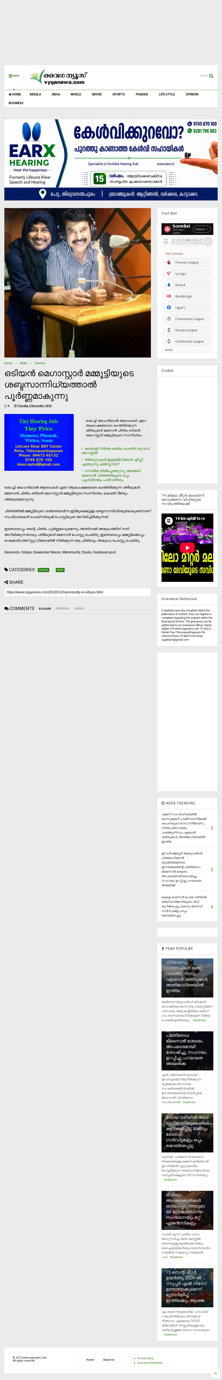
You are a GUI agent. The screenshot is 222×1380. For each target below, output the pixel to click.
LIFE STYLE (167, 94)
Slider (24, 363)
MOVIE (97, 94)
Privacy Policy (145, 1358)
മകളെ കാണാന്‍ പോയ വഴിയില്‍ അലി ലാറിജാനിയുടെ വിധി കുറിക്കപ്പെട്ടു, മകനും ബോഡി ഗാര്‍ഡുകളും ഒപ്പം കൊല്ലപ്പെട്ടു (187, 1128)
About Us (108, 1359)
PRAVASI (142, 94)
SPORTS (119, 94)
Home (8, 363)
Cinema (40, 363)
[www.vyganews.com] (58, 86)
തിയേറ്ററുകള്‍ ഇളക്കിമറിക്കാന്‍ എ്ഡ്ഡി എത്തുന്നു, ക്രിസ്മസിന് (112, 462)
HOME (16, 94)
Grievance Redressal (149, 1362)
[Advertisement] (111, 34)
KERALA (35, 94)
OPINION (192, 94)
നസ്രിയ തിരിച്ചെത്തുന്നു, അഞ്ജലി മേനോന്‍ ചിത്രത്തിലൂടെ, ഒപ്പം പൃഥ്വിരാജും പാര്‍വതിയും (111, 475)
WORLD (76, 94)
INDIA (56, 94)
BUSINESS (16, 103)
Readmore (199, 1020)
